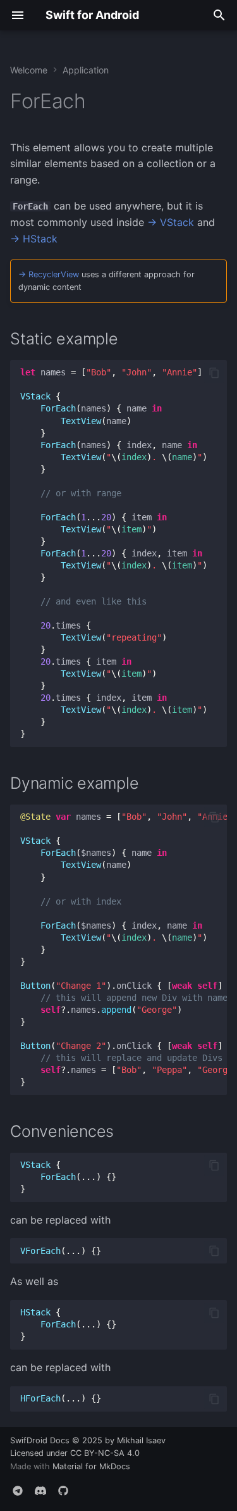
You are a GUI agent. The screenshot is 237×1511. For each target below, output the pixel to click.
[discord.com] (40, 1491)
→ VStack (170, 222)
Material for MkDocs (91, 1466)
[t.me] (18, 1491)
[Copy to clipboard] (214, 372)
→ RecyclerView (48, 274)
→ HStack (34, 238)
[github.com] (63, 1491)
